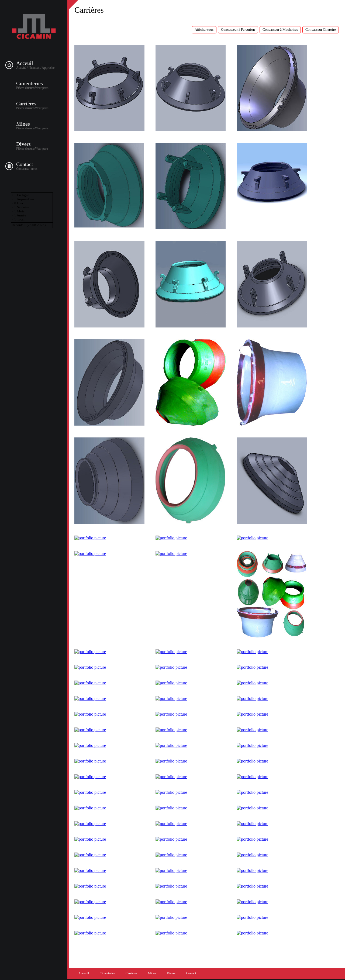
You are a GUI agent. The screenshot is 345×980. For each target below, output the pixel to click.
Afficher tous (204, 30)
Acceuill (83, 973)
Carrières (26, 103)
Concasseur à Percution (238, 30)
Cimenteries (29, 83)
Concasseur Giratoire (320, 30)
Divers (23, 144)
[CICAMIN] (33, 27)
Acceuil (24, 63)
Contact (24, 164)
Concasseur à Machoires (280, 30)
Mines (23, 123)
